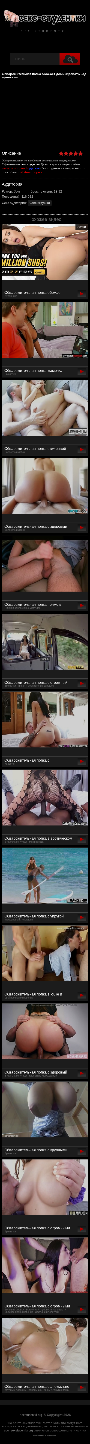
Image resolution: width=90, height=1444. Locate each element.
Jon (17, 191)
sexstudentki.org (31, 1415)
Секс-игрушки (40, 203)
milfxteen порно (30, 172)
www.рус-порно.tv (15, 168)
